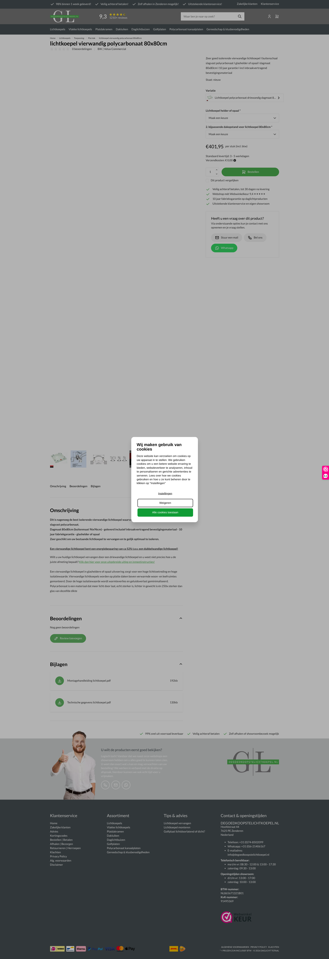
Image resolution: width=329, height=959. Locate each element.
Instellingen (165, 493)
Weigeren (165, 503)
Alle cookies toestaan (165, 512)
